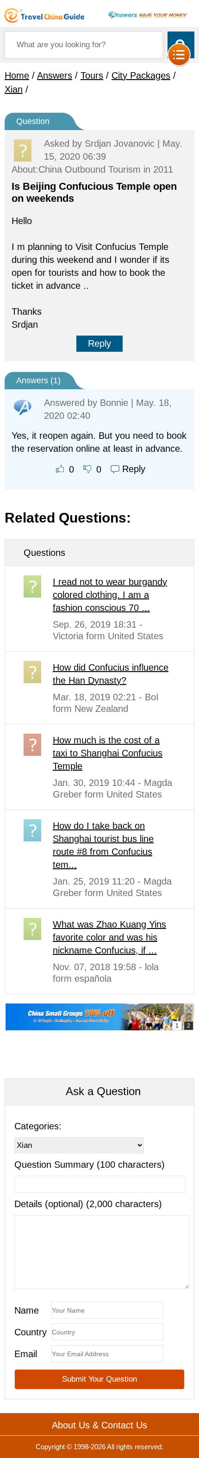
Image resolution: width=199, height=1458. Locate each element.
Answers (54, 75)
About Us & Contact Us (99, 1425)
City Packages (141, 75)
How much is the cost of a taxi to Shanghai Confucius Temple (107, 753)
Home (17, 75)
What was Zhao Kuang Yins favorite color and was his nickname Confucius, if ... (109, 937)
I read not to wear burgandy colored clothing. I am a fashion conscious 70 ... (110, 595)
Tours (92, 75)
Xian (14, 89)
